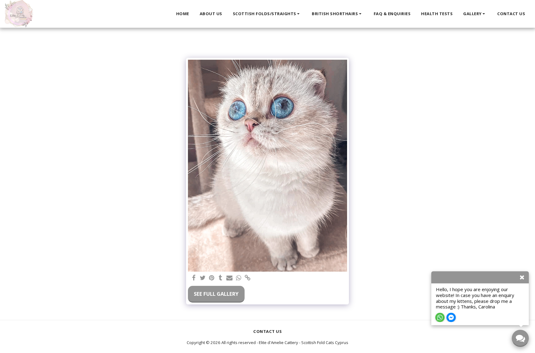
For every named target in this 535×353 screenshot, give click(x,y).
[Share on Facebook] (194, 278)
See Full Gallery (216, 293)
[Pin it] (211, 278)
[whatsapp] (238, 278)
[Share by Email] (229, 278)
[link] (247, 278)
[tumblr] (220, 278)
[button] (267, 14)
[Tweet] (202, 278)
